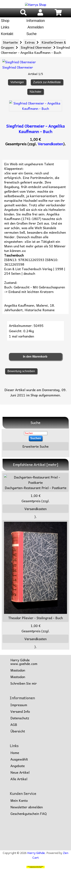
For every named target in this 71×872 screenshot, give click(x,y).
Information (35, 21)
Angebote (17, 765)
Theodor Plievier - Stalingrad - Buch (35, 617)
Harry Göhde (36, 852)
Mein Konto (19, 800)
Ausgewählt (19, 759)
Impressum (18, 705)
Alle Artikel (18, 779)
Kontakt (7, 34)
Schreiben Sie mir (23, 683)
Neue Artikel (19, 772)
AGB (13, 724)
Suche (31, 34)
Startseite (10, 42)
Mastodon (17, 670)
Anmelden (35, 27)
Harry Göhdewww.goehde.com (23, 662)
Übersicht (17, 731)
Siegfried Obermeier (36, 47)
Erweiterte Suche (35, 446)
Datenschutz (19, 718)
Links (5, 27)
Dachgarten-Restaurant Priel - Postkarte (35, 487)
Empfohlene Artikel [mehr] (35, 464)
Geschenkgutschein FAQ (28, 813)
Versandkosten (50, 144)
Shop (5, 21)
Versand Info (20, 711)
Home (14, 752)
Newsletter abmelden (26, 807)
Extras (30, 42)
